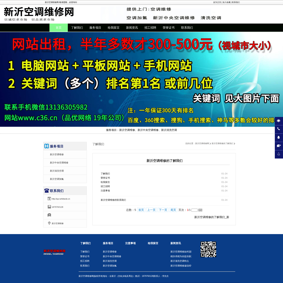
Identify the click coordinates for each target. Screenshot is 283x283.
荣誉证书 (105, 178)
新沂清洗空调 (57, 170)
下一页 (163, 210)
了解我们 (105, 173)
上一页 (151, 210)
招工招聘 (105, 186)
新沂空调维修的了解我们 (222, 143)
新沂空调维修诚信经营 (181, 265)
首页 (59, 27)
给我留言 (105, 182)
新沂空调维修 (57, 154)
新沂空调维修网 (202, 143)
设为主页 (217, 2)
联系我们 (236, 2)
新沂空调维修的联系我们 (113, 200)
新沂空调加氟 (57, 179)
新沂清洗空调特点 (179, 261)
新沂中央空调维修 (59, 162)
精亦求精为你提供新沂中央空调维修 (188, 256)
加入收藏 (226, 2)
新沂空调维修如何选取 (181, 251)
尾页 (173, 210)
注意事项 (105, 190)
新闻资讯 (175, 243)
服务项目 (108, 243)
